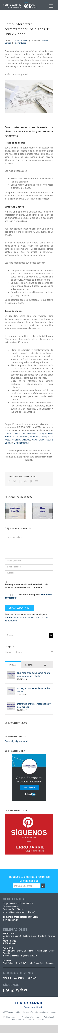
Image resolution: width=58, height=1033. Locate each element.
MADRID (7, 978)
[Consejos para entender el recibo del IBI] (11, 690)
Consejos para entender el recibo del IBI (33, 690)
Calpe (42, 439)
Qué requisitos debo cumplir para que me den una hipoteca (33, 674)
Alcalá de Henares (25, 433)
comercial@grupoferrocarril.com (20, 916)
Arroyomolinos (46, 433)
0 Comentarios (19, 42)
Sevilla (49, 439)
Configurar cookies (30, 1017)
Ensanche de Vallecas (16, 436)
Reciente (29, 665)
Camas (8, 442)
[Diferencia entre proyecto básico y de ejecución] (11, 705)
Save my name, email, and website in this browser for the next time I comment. (26, 586)
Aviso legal (49, 1017)
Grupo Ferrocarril (21, 40)
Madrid (8, 433)
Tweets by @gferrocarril (16, 741)
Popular (12, 665)
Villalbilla (16, 439)
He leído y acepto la (28, 596)
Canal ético (41, 1019)
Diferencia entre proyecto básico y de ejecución (34, 705)
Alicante (26, 439)
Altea (34, 439)
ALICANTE (19, 978)
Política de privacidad (21, 1019)
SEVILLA (32, 978)
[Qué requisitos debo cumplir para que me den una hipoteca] (11, 674)
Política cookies (10, 1017)
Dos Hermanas (21, 442)
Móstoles (34, 436)
